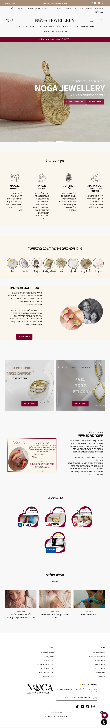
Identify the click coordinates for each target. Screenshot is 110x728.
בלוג (12, 8)
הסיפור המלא (24, 336)
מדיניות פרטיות (48, 660)
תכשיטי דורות (35, 26)
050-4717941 (10, 3)
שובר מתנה (99, 12)
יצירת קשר (50, 657)
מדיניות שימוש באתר (46, 672)
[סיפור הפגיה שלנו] (89, 599)
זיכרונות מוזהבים (59, 31)
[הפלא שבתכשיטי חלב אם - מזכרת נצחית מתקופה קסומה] (20, 599)
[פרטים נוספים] (80, 385)
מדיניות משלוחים (71, 8)
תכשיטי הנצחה (20, 26)
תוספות (46, 31)
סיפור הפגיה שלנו (89, 614)
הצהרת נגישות (48, 676)
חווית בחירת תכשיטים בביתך (37, 8)
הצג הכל (55, 581)
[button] (104, 722)
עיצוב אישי (21, 8)
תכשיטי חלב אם (89, 26)
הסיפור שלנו (99, 8)
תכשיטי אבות (48, 26)
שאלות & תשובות (86, 8)
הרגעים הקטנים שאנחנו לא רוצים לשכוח (55, 616)
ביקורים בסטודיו (56, 8)
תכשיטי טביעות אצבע (68, 26)
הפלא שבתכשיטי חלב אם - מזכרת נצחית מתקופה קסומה (21, 616)
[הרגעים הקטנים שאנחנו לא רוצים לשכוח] (55, 599)
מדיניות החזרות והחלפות (45, 664)
